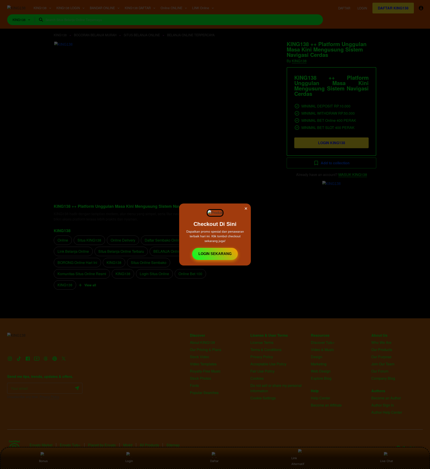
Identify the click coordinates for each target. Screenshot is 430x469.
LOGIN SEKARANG (215, 254)
